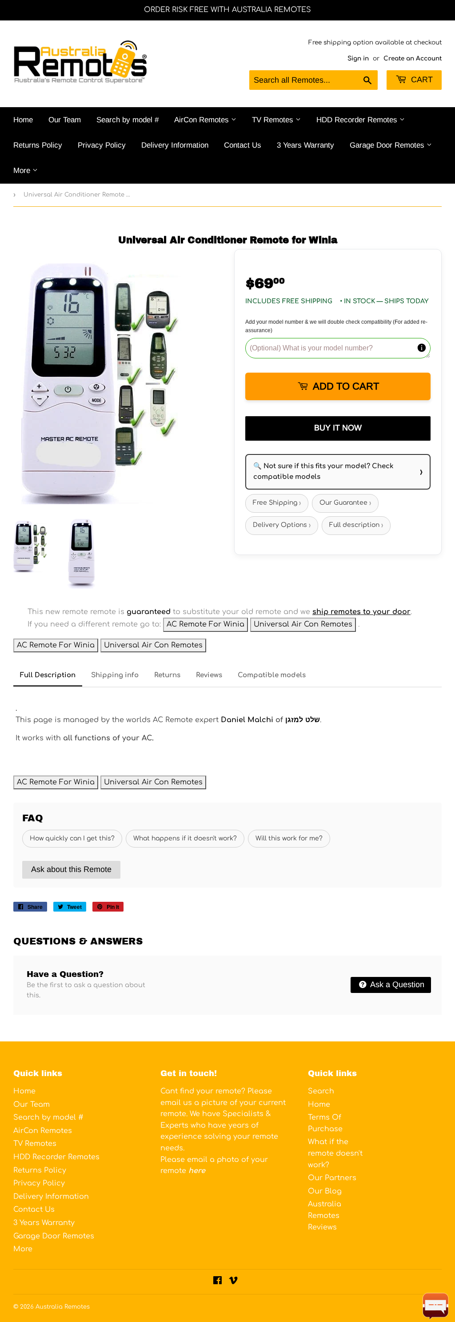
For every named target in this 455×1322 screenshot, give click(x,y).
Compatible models (272, 675)
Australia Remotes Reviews (324, 1215)
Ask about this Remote (71, 869)
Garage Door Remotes (388, 145)
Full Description (48, 675)
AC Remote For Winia (205, 624)
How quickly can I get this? (72, 838)
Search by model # (127, 120)
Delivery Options (282, 525)
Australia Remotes (63, 1307)
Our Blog (325, 1191)
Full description (356, 525)
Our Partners (332, 1178)
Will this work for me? (289, 838)
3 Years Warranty (305, 145)
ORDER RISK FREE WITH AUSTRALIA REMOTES (227, 10)
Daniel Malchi (246, 720)
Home (23, 120)
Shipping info (115, 675)
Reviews (209, 675)
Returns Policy (37, 145)
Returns (167, 675)
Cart (421, 79)
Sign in (358, 58)
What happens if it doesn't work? (185, 838)
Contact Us (242, 145)
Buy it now (338, 427)
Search (321, 1091)
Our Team (64, 120)
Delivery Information (174, 145)
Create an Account (412, 58)
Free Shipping (277, 503)
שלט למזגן (302, 720)
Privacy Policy (102, 145)
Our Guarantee (345, 503)
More (22, 170)
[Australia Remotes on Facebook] (217, 1282)
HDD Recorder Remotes (357, 120)
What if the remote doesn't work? (335, 1153)
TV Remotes (273, 120)
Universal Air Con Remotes (303, 624)
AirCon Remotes (202, 120)
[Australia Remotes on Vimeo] (233, 1282)
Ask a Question (396, 984)
